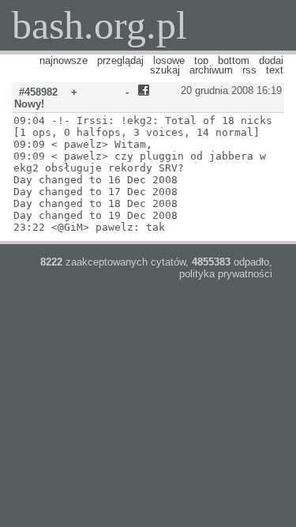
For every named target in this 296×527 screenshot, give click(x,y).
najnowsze (63, 60)
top (201, 60)
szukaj (165, 70)
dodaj (271, 60)
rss (249, 70)
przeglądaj (120, 60)
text (274, 70)
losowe (169, 60)
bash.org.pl (99, 25)
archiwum (211, 70)
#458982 (38, 92)
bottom (233, 60)
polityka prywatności (225, 274)
